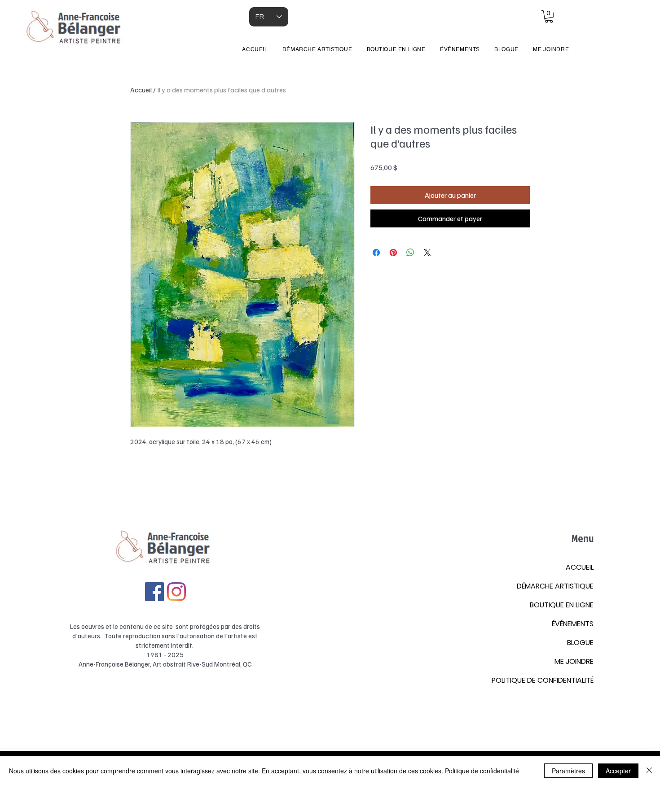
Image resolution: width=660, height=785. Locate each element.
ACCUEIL (580, 567)
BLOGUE (580, 642)
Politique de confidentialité (482, 770)
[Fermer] (649, 770)
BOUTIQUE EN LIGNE (562, 605)
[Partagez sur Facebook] (376, 252)
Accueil (141, 89)
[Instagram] (176, 591)
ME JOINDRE (574, 661)
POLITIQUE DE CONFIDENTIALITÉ (543, 680)
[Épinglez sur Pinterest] (393, 252)
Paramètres (568, 770)
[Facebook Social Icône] (154, 591)
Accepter (618, 770)
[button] (548, 16)
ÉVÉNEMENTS (573, 624)
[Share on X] (427, 252)
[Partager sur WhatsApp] (410, 252)
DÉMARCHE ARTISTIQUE (555, 586)
